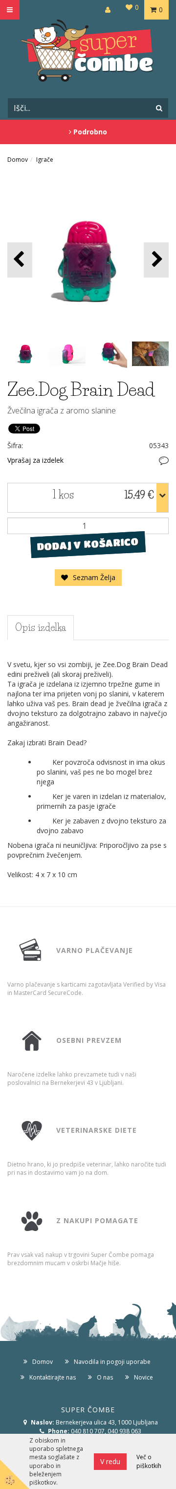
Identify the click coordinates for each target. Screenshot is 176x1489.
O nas (105, 1377)
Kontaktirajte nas (52, 1377)
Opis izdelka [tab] (40, 627)
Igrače (44, 159)
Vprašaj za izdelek (35, 460)
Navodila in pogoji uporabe (112, 1362)
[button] (156, 259)
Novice (143, 1377)
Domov (17, 159)
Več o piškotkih (148, 1461)
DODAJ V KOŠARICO (88, 544)
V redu (110, 1461)
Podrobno (89, 131)
